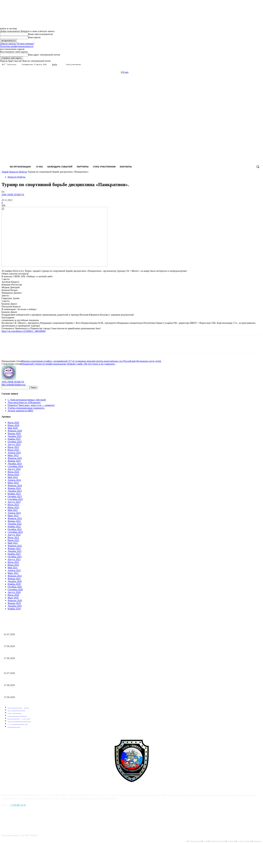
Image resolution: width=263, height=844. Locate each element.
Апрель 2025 (14, 452)
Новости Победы (18, 171)
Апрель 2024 (14, 480)
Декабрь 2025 (15, 436)
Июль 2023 (13, 504)
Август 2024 (14, 469)
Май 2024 (13, 477)
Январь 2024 (14, 488)
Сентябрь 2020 (15, 589)
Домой (5, 171)
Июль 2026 (13, 422)
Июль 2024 (13, 472)
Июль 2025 (13, 447)
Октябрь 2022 (15, 529)
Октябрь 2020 (15, 586)
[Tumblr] (247, 64)
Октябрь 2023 (15, 496)
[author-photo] (9, 379)
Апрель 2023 (14, 513)
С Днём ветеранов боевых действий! (27, 399)
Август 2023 (14, 502)
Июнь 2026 (13, 425)
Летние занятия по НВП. (20, 410)
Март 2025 (13, 455)
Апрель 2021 (14, 570)
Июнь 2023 (13, 507)
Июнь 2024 (13, 474)
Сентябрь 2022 (15, 532)
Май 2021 (13, 567)
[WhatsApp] (7, 347)
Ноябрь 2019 (14, 608)
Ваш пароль (34, 37)
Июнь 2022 (13, 540)
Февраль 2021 (15, 576)
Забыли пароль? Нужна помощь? (17, 43)
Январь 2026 (14, 433)
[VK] (50, 347)
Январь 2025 (14, 461)
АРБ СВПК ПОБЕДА (13, 194)
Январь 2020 (14, 603)
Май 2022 (13, 543)
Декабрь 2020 (15, 581)
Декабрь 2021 (15, 551)
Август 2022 (14, 534)
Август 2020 (14, 592)
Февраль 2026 (15, 430)
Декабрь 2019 (15, 606)
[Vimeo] (251, 64)
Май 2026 (13, 428)
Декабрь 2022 (15, 524)
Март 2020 (13, 597)
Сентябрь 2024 (15, 466)
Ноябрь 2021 (14, 554)
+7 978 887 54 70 (18, 805)
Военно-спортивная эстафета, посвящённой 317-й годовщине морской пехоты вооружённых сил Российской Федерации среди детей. (91, 361)
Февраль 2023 (15, 518)
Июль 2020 (13, 595)
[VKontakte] (255, 64)
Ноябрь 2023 (14, 493)
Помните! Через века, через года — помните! (31, 405)
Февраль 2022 (15, 545)
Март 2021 (13, 573)
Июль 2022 (13, 537)
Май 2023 (13, 510)
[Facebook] (5, 819)
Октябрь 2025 (15, 441)
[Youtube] (259, 64)
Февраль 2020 (15, 600)
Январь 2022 (14, 548)
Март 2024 (13, 482)
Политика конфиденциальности (16, 46)
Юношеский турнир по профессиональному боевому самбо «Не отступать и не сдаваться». (68, 364)
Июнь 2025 (13, 450)
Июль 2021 (13, 562)
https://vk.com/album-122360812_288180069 (24, 331)
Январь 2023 (14, 521)
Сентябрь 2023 (15, 499)
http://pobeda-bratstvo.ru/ (14, 384)
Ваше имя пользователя (40, 34)
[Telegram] (39, 347)
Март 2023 (13, 515)
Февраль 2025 (15, 458)
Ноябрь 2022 (14, 526)
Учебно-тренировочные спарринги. (26, 408)
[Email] (17, 347)
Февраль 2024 (15, 485)
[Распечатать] (28, 347)
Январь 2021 (14, 578)
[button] (257, 166)
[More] (61, 347)
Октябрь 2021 (15, 556)
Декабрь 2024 (15, 463)
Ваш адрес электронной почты (44, 54)
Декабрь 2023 (15, 491)
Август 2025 (14, 444)
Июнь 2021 (13, 565)
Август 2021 (14, 559)
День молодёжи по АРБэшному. (24, 402)
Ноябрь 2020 (14, 584)
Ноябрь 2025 (14, 439)
